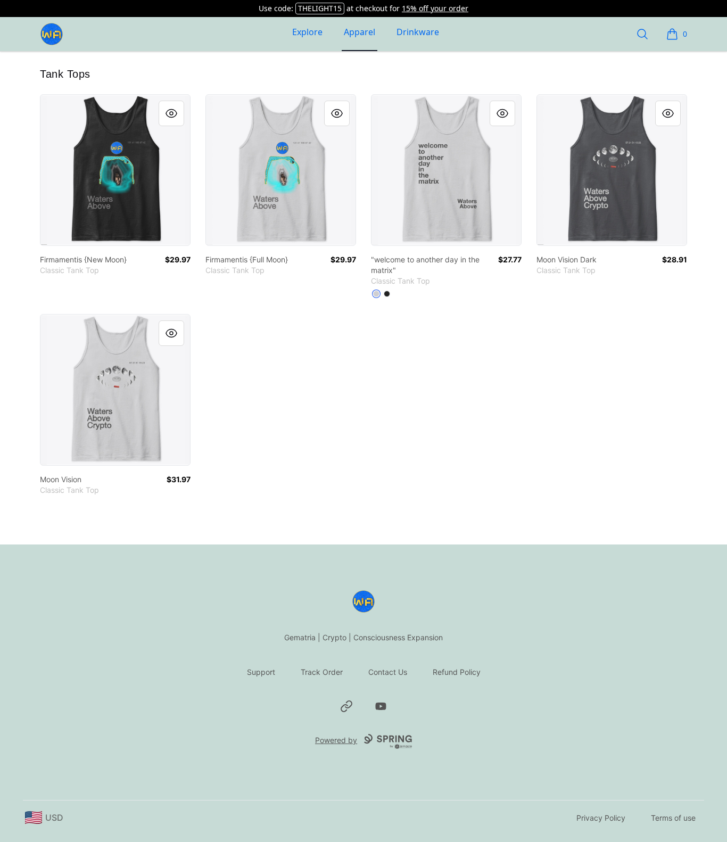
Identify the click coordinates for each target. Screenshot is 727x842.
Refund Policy (457, 671)
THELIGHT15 (320, 8)
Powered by (336, 740)
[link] (115, 170)
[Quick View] (171, 113)
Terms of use (673, 817)
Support (261, 671)
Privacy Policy (600, 817)
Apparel (359, 32)
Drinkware (417, 32)
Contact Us (387, 671)
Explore (307, 32)
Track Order (322, 671)
